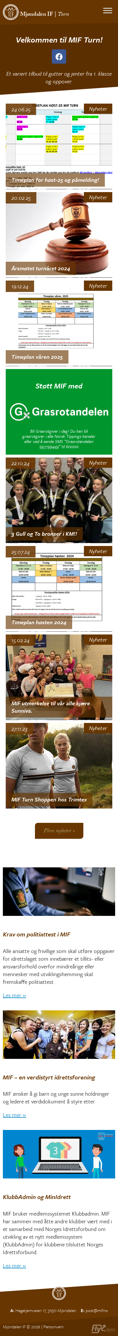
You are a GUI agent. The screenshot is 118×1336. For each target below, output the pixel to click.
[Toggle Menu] (107, 10)
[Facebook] (59, 56)
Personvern (54, 1326)
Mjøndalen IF (36, 15)
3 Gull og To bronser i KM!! (44, 533)
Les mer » (14, 995)
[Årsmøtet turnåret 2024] (59, 234)
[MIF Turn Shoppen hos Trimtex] (59, 766)
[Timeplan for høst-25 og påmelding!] (59, 146)
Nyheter (98, 108)
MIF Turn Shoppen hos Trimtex (49, 799)
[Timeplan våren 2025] (59, 323)
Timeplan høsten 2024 (38, 622)
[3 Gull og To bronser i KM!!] (59, 500)
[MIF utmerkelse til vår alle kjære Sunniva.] (59, 677)
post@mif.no (97, 1310)
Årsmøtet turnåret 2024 (40, 268)
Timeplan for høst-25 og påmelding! (55, 180)
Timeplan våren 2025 (37, 356)
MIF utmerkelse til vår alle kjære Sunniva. (50, 707)
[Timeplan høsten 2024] (59, 588)
